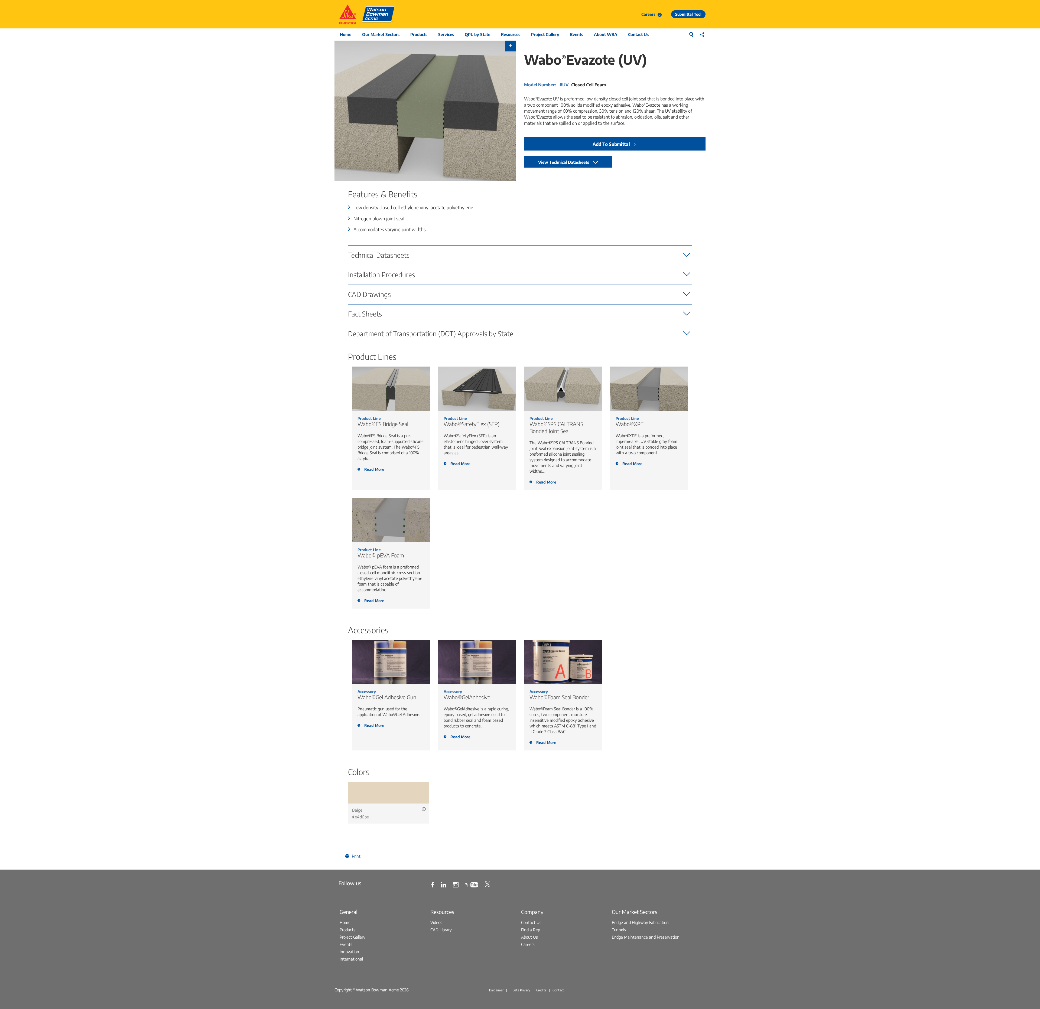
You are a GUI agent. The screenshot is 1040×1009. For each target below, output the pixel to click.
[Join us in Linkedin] (444, 884)
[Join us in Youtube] (472, 884)
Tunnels (619, 929)
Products (418, 34)
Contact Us (638, 34)
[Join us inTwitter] (488, 884)
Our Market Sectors (380, 34)
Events (576, 34)
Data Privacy (521, 990)
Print (356, 856)
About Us (529, 937)
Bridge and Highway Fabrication (640, 922)
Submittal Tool (688, 14)
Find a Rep (530, 929)
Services (446, 34)
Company (532, 911)
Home (345, 34)
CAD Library (441, 929)
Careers (648, 14)
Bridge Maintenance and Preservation (646, 937)
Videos (436, 922)
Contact (558, 990)
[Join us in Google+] (456, 884)
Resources (510, 34)
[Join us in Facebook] (433, 884)
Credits (541, 990)
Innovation (349, 951)
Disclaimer (496, 990)
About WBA (605, 34)
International (351, 958)
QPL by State (477, 34)
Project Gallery (545, 34)
